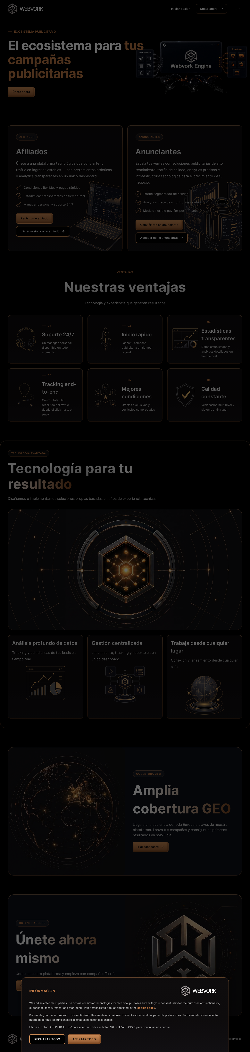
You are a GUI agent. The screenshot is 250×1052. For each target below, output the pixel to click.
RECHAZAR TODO (47, 1039)
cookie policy (146, 1007)
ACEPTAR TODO (84, 1039)
